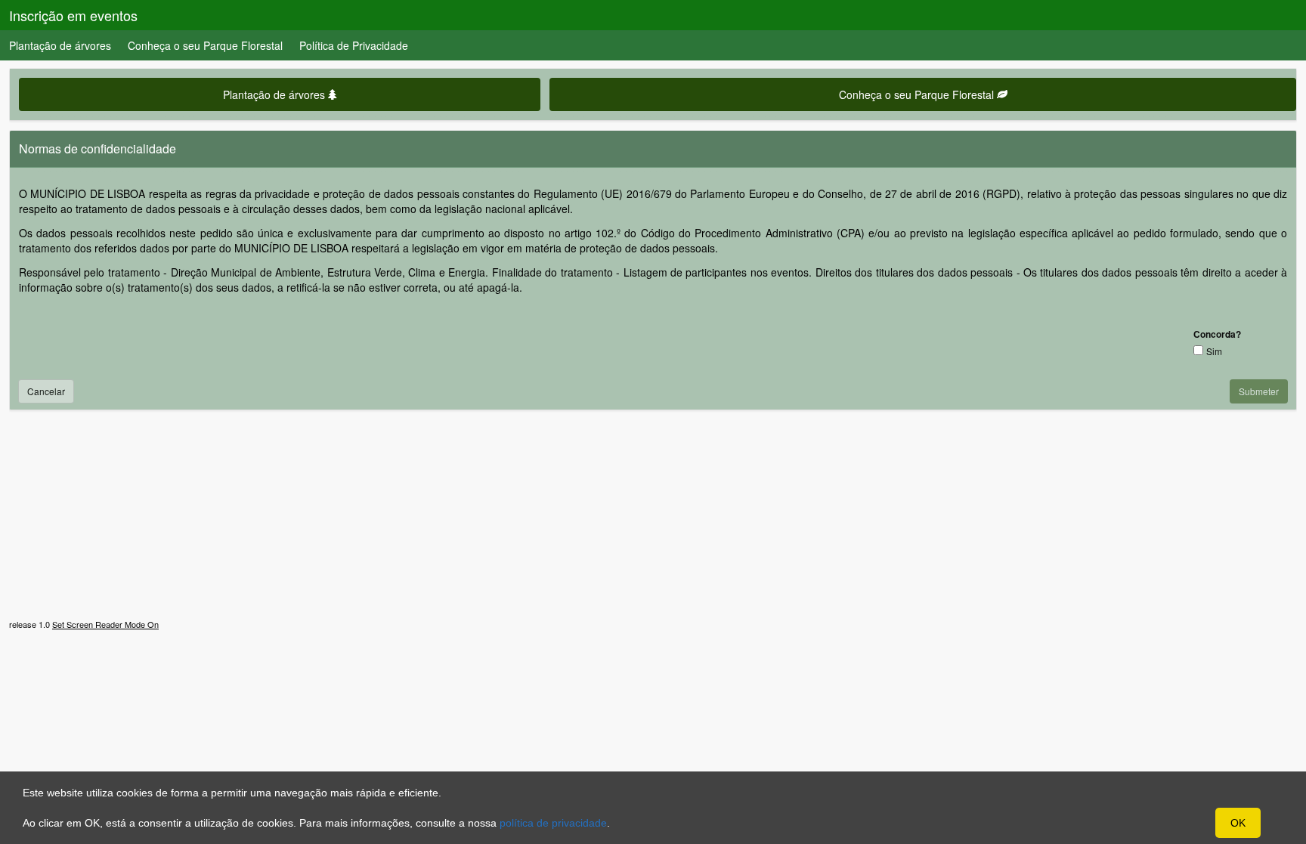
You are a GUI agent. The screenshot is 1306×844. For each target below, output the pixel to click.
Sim (1214, 351)
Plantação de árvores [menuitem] (60, 45)
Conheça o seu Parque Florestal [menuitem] (205, 45)
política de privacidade (553, 823)
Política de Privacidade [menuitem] (353, 45)
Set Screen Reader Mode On (105, 624)
